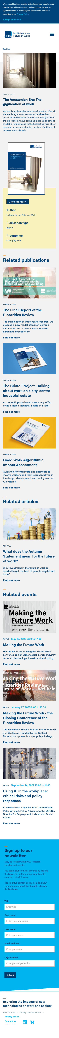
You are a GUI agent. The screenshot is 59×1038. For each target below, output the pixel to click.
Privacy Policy (22, 14)
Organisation (11, 957)
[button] (52, 34)
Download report (17, 201)
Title (6, 901)
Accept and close (12, 19)
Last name (9, 929)
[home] (16, 34)
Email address (11, 943)
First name (10, 915)
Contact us (10, 1021)
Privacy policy (12, 1016)
